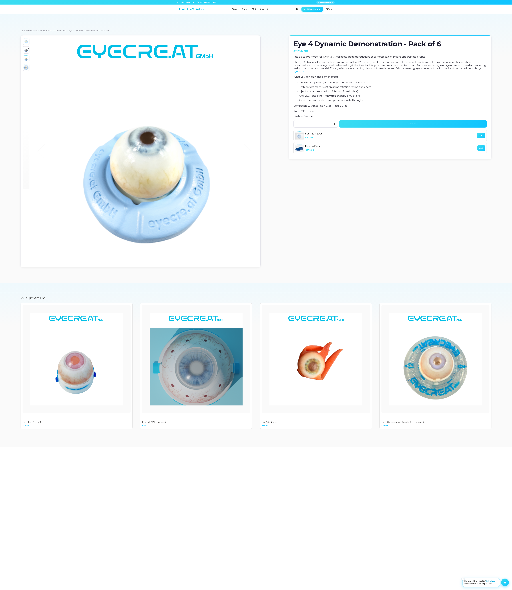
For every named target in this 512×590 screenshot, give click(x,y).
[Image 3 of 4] (26, 58)
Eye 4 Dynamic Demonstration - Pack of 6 (89, 30)
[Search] (297, 9)
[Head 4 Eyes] (299, 148)
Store (234, 9)
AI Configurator (314, 9)
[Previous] (44, 151)
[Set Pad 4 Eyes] (299, 135)
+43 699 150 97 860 (208, 2)
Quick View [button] (76, 359)
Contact (264, 9)
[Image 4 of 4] (26, 67)
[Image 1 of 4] (26, 41)
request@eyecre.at (187, 2)
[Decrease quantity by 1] (297, 124)
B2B (254, 9)
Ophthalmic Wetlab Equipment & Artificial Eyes (43, 30)
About (244, 9)
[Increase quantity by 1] (334, 124)
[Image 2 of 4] (26, 50)
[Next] (244, 151)
